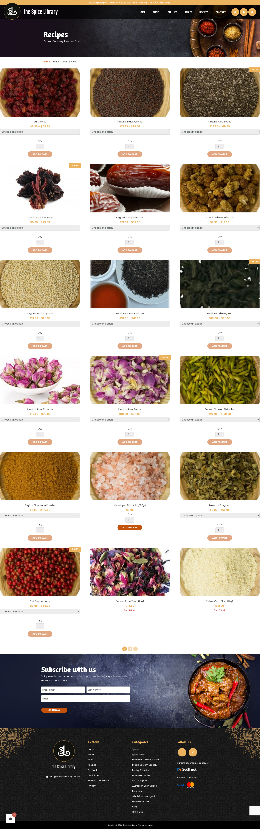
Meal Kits (137, 791)
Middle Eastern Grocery (144, 764)
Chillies (172, 12)
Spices (188, 12)
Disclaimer (93, 775)
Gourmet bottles (141, 775)
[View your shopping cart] (235, 12)
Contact (221, 12)
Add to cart (40, 154)
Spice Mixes (138, 754)
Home (142, 12)
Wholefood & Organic (144, 796)
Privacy (92, 785)
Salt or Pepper (139, 780)
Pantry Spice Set (141, 770)
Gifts (134, 806)
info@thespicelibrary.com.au (65, 776)
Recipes (203, 12)
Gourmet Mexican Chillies (145, 759)
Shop (156, 12)
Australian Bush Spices (144, 785)
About (91, 754)
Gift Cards (137, 812)
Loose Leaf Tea (140, 801)
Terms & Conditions (99, 780)
